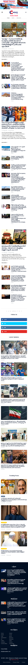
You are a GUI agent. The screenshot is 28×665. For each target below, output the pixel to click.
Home (8, 17)
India (2, 636)
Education (11, 639)
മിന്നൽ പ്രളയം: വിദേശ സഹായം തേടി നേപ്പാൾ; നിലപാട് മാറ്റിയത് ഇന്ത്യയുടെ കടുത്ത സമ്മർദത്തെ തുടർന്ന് (16, 613)
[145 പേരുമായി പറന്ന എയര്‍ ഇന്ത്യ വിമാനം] (6, 149)
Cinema (10, 642)
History (10, 633)
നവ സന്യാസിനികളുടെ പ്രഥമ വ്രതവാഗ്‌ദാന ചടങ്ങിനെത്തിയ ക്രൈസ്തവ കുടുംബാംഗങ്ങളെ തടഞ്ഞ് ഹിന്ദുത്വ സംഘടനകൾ (13, 125)
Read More (4, 59)
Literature (3, 642)
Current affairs (4, 643)
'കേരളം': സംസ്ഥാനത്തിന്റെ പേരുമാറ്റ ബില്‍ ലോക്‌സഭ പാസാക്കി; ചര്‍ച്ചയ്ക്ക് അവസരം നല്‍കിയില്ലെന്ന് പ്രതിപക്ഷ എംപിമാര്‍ (14, 42)
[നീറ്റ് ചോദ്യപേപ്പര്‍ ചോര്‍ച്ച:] (6, 207)
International (3, 637)
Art (1, 639)
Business (11, 637)
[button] (4, 12)
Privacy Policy (16, 662)
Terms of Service (6, 662)
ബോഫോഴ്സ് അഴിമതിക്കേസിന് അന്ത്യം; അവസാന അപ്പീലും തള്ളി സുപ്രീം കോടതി (14, 248)
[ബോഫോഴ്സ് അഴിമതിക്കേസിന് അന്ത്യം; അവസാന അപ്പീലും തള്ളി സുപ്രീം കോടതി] (14, 236)
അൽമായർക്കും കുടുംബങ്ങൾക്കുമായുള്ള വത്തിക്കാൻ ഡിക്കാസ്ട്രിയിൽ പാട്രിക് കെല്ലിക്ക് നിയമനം (12, 552)
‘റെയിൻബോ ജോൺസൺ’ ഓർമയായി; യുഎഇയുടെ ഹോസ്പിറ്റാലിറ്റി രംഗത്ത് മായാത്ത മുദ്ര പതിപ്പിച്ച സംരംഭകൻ (14, 499)
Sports (10, 636)
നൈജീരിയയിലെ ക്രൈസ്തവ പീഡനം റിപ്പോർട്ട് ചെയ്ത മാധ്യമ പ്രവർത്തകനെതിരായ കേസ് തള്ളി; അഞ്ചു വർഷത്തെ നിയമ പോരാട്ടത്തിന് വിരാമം (13, 526)
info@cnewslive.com (5, 651)
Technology (11, 643)
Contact (23, 662)
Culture (2, 640)
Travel (10, 634)
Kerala (2, 634)
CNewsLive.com (14, 659)
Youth (10, 640)
